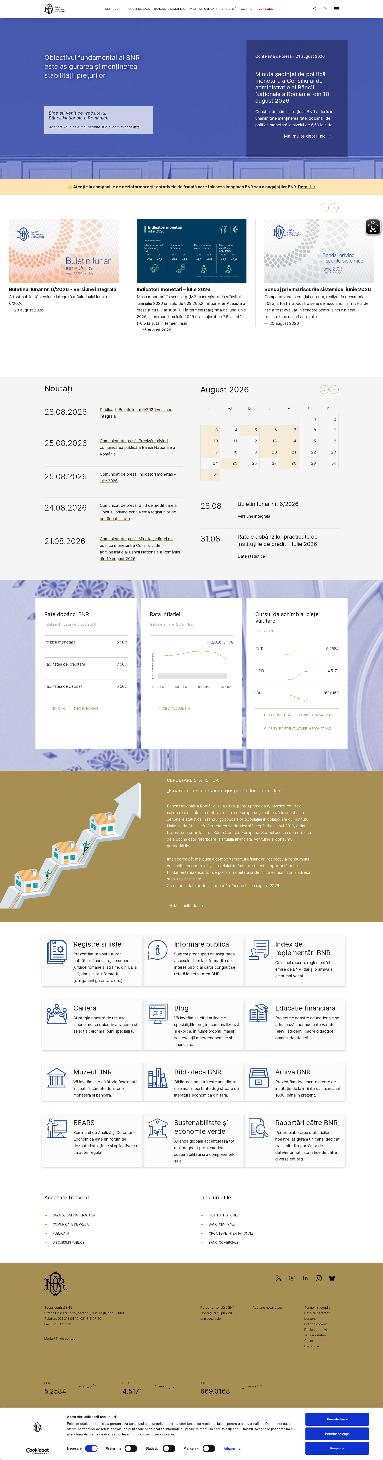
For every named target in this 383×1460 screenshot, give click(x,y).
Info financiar (86, 708)
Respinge (337, 1448)
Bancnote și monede (170, 8)
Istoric (59, 708)
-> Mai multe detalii (186, 905)
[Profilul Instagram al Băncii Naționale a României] (318, 1284)
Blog (181, 1008)
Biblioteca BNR (197, 1072)
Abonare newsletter (267, 1307)
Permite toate (337, 1419)
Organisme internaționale (231, 1233)
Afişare (229, 1448)
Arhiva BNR (293, 1072)
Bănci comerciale (223, 1242)
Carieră (84, 1008)
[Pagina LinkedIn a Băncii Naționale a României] (305, 1284)
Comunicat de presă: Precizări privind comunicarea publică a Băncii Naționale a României (137, 447)
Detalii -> (306, 186)
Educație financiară (305, 1008)
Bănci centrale (222, 1224)
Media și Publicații (203, 8)
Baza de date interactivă (74, 1215)
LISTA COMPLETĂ (277, 715)
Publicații (61, 1233)
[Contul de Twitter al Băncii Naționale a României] (280, 1284)
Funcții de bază (138, 8)
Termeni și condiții (317, 1307)
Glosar (309, 1341)
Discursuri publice (68, 1242)
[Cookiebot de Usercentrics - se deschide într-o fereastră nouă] (37, 1451)
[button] (336, 9)
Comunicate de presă (71, 1224)
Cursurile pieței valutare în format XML (298, 728)
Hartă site (311, 1346)
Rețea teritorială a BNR (217, 1307)
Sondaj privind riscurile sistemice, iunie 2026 (317, 289)
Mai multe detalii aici (305, 136)
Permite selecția (337, 1434)
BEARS (84, 1123)
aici (136, 127)
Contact (247, 8)
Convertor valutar (316, 715)
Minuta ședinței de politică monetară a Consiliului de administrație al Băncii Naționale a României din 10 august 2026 (292, 87)
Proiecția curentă (174, 708)
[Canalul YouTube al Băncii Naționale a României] (292, 1284)
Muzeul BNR (92, 1072)
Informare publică (201, 944)
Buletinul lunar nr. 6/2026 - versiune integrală (62, 289)
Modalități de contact (60, 1338)
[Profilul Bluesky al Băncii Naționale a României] (332, 1284)
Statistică (228, 8)
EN (326, 9)
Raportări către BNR (306, 1123)
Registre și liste (97, 944)
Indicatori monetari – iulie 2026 (174, 289)
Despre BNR (113, 8)
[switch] (131, 1448)
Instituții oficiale (223, 1215)
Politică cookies (316, 1324)
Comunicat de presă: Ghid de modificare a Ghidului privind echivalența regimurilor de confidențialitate (138, 512)
